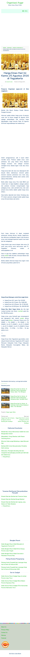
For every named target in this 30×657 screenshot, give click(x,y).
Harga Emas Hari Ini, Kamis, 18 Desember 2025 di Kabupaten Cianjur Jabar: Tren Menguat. (18, 390)
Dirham (11, 320)
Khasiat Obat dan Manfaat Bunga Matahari (12, 499)
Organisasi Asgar (15, 2)
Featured (3, 638)
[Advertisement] (15, 29)
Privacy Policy (5, 629)
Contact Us (4, 632)
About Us (3, 627)
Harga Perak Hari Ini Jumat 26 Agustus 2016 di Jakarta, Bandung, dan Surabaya (22, 419)
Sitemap (3, 635)
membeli (20, 311)
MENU (26, 11)
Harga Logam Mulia (11, 412)
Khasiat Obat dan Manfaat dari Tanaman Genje (14, 496)
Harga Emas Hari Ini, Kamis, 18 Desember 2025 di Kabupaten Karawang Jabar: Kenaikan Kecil (19, 397)
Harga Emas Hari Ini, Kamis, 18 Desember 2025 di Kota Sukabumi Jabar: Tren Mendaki (19, 405)
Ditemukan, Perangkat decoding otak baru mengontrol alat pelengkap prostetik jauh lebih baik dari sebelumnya (14, 452)
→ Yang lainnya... (6, 456)
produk (6, 255)
